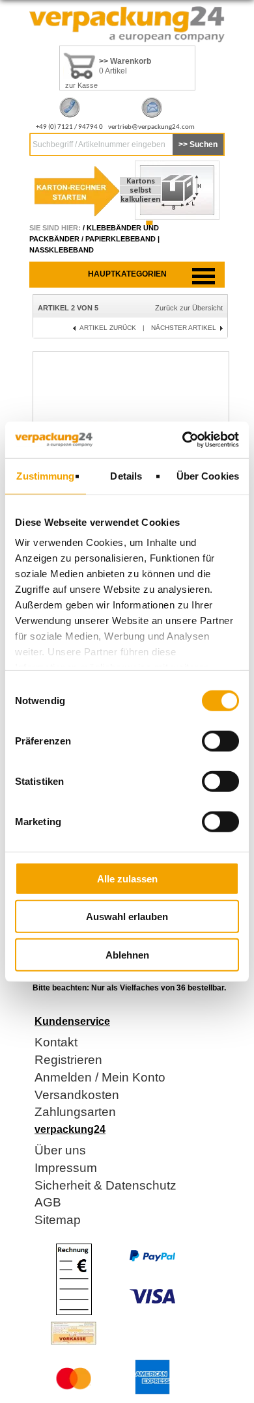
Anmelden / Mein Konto (100, 1077)
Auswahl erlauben (127, 916)
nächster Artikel (183, 327)
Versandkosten (77, 1095)
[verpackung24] (127, 39)
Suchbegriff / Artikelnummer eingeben (99, 144)
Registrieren (68, 1060)
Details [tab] (126, 475)
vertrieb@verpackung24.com (151, 127)
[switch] (220, 740)
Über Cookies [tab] (207, 475)
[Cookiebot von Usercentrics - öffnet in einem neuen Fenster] (182, 439)
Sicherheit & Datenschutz (105, 1186)
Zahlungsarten (75, 1112)
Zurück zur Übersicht (189, 308)
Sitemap (58, 1220)
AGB (48, 1202)
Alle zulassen (127, 878)
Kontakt (56, 1042)
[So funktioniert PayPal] (152, 1259)
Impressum (66, 1168)
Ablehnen (127, 954)
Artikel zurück (107, 327)
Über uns (60, 1150)
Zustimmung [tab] (45, 475)
